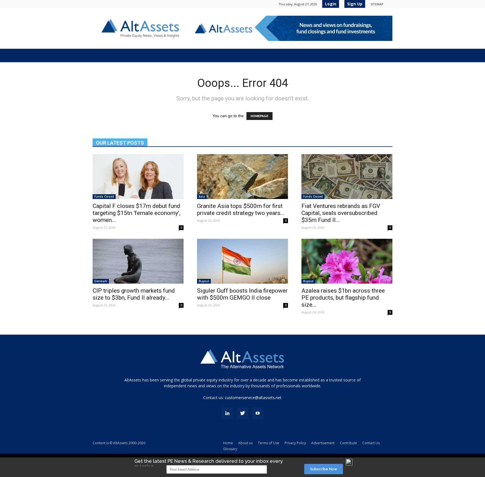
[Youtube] (257, 413)
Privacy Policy (295, 443)
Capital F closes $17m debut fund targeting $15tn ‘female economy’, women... (136, 213)
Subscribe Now (323, 469)
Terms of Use (268, 443)
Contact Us (371, 443)
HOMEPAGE (259, 116)
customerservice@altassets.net (253, 397)
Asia (202, 196)
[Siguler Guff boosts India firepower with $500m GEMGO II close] (242, 261)
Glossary (230, 448)
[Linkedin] (227, 413)
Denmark (100, 281)
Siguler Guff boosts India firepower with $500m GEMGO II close (242, 294)
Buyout (204, 281)
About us (245, 443)
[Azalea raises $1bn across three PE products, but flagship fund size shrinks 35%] (346, 261)
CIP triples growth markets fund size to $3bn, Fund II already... (134, 294)
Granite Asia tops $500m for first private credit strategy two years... (241, 209)
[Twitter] (242, 413)
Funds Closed (104, 196)
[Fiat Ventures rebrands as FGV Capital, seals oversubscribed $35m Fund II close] (346, 176)
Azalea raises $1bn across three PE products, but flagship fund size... (343, 297)
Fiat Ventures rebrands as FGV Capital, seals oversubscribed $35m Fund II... (340, 213)
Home (228, 443)
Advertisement (323, 443)
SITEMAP (376, 4)
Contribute (348, 443)
